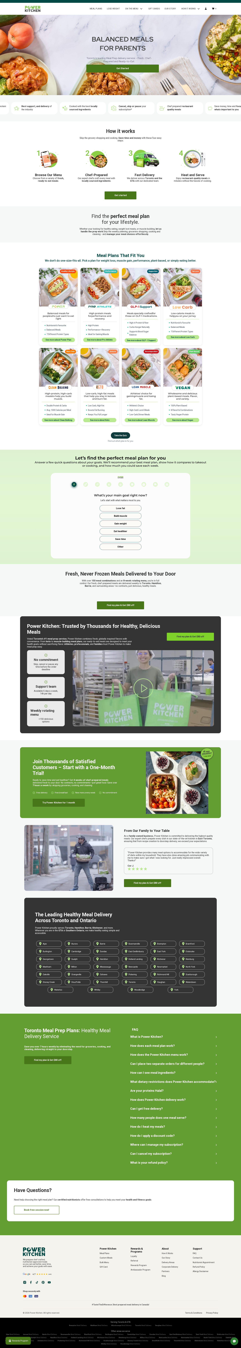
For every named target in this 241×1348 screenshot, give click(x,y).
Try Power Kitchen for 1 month (58, 802)
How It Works (167, 1253)
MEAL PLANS (96, 9)
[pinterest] (43, 1282)
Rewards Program (139, 1265)
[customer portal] (205, 8)
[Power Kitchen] (57, 1251)
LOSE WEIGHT (113, 9)
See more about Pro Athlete (100, 340)
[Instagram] (24, 1282)
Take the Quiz (120, 435)
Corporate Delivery (170, 1267)
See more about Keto (99, 420)
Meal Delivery (78, 1325)
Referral (134, 1261)
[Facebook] (31, 1282)
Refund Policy (199, 1267)
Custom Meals (106, 1258)
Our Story (166, 1258)
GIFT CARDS (154, 9)
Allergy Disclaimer (201, 1271)
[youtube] (49, 1282)
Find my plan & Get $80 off (120, 605)
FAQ (194, 1253)
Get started (121, 195)
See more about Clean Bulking (58, 420)
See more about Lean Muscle (141, 420)
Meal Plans (104, 1253)
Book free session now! (36, 1210)
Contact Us (197, 1258)
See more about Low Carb (183, 337)
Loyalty (134, 1256)
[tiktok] (37, 1282)
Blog (164, 1276)
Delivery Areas (168, 1262)
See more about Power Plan (58, 340)
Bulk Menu (104, 1262)
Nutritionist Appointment (204, 1262)
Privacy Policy (212, 1313)
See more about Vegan (182, 420)
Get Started (122, 68)
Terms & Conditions (193, 1313)
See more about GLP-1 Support (141, 340)
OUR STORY (170, 9)
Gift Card (104, 1267)
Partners (165, 1271)
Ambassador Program (140, 1270)
